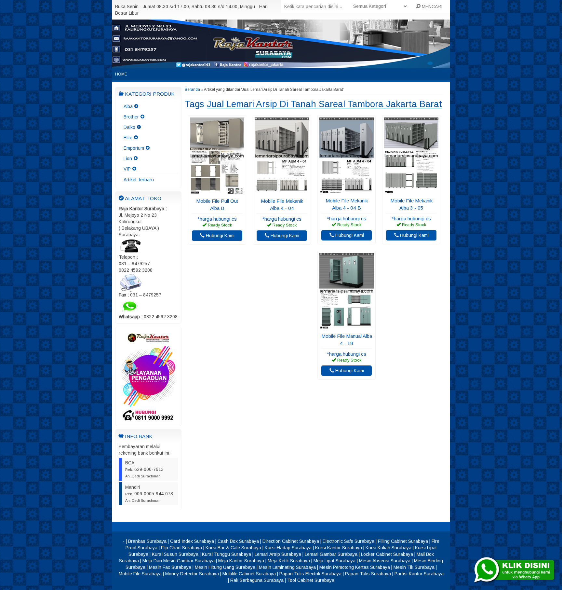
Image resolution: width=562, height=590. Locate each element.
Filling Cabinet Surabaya (403, 541)
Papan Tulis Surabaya (368, 573)
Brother (131, 116)
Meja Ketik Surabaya (289, 560)
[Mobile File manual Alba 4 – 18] (346, 326)
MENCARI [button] (431, 6)
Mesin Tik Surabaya (414, 567)
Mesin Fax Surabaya (170, 567)
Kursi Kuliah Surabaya (388, 547)
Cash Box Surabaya (238, 541)
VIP (127, 169)
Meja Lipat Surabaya (334, 560)
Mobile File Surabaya (140, 573)
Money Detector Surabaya (192, 573)
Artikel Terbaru (139, 179)
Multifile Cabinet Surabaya (249, 573)
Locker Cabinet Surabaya (387, 554)
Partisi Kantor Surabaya (419, 573)
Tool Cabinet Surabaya (310, 580)
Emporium (134, 148)
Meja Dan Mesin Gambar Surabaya (178, 560)
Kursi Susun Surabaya (175, 554)
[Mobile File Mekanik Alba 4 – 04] (282, 191)
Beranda (192, 89)
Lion (128, 158)
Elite (128, 137)
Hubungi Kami (219, 235)
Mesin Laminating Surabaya (287, 567)
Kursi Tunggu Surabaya (226, 554)
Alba (128, 106)
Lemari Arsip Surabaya (278, 554)
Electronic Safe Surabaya (348, 541)
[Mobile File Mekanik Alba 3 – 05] (411, 190)
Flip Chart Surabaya (181, 547)
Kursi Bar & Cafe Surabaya (233, 547)
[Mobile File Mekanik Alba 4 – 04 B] (346, 190)
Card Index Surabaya (192, 541)
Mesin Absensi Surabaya (384, 560)
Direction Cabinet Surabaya (290, 541)
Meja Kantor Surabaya (241, 560)
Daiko (129, 127)
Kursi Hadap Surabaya (288, 547)
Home (121, 74)
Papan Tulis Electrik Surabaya (310, 573)
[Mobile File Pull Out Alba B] (217, 191)
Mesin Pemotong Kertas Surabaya (354, 567)
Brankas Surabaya (147, 541)
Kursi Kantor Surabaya (338, 547)
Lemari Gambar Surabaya (331, 554)
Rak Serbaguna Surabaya (257, 580)
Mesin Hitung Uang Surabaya (225, 567)
